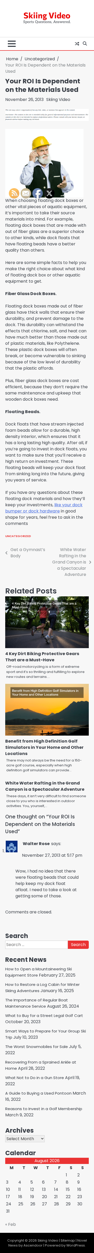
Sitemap (68, 1240)
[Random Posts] (77, 44)
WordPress (75, 1245)
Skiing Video (47, 15)
